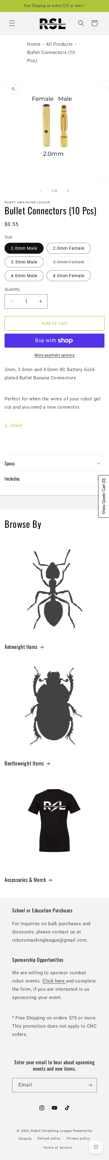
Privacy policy (78, 1138)
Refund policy (49, 1138)
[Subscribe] (90, 1085)
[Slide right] (67, 191)
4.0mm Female (68, 275)
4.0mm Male (24, 275)
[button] (12, 23)
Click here (54, 981)
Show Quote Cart (103, 496)
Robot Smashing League (51, 1131)
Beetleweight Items (24, 763)
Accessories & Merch (25, 879)
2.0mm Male (24, 248)
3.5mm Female (72, 263)
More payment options (54, 355)
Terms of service (57, 1148)
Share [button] (16, 425)
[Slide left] (41, 191)
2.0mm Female (68, 248)
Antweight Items (21, 646)
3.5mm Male (24, 262)
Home (33, 44)
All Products (59, 44)
